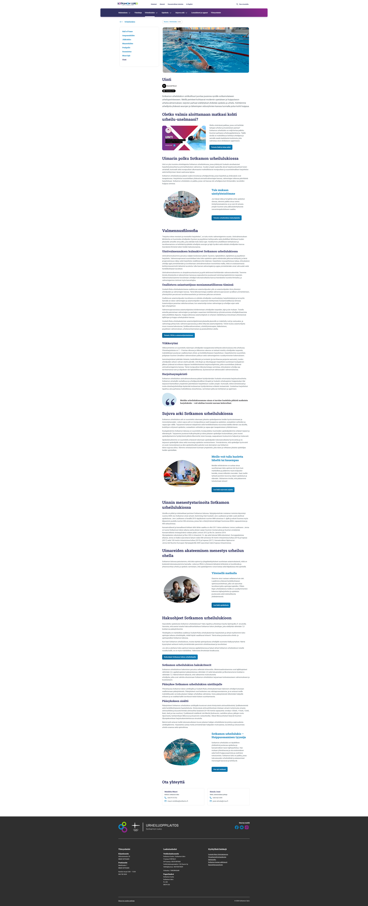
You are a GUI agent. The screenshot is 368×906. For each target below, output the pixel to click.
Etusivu (166, 22)
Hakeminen (123, 12)
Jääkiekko (126, 39)
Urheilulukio (150, 12)
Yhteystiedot (216, 12)
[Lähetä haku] (237, 4)
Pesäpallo (126, 47)
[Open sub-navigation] (129, 12)
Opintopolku (212, 859)
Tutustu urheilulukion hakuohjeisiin (226, 218)
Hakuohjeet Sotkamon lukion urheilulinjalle (180, 657)
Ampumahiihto (128, 35)
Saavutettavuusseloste (215, 865)
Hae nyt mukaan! (219, 769)
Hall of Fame (127, 31)
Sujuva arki (179, 12)
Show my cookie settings (126, 901)
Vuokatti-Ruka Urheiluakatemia (218, 854)
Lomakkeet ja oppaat (199, 12)
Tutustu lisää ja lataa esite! (221, 147)
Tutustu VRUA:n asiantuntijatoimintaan (178, 335)
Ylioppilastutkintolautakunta (217, 857)
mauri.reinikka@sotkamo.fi (178, 801)
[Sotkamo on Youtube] (242, 829)
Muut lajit (126, 55)
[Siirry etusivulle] (127, 6)
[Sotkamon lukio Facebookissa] (237, 829)
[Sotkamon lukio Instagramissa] (247, 829)
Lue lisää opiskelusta (221, 605)
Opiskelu (165, 12)
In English (189, 4)
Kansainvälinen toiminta (175, 4)
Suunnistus (126, 51)
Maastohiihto (127, 43)
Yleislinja (138, 12)
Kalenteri (154, 4)
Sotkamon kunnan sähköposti (217, 862)
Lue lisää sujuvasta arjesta (223, 490)
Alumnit (162, 4)
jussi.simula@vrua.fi (220, 801)
